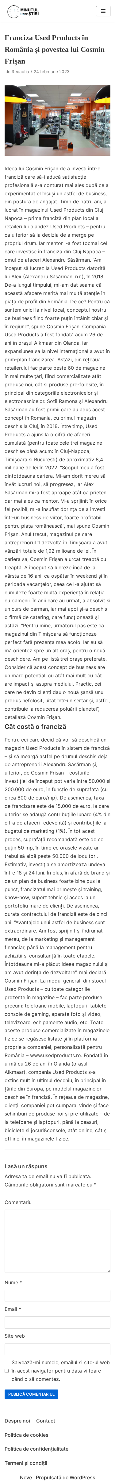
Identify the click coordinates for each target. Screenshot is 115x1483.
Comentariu (18, 1202)
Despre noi (17, 1421)
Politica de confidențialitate (36, 1449)
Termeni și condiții (26, 1463)
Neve (26, 1477)
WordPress (82, 1477)
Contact (45, 1421)
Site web (15, 1336)
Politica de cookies (26, 1435)
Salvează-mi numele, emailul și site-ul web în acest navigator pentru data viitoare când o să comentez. (61, 1370)
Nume (13, 1282)
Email (13, 1309)
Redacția (20, 71)
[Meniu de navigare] (103, 11)
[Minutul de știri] (23, 11)
